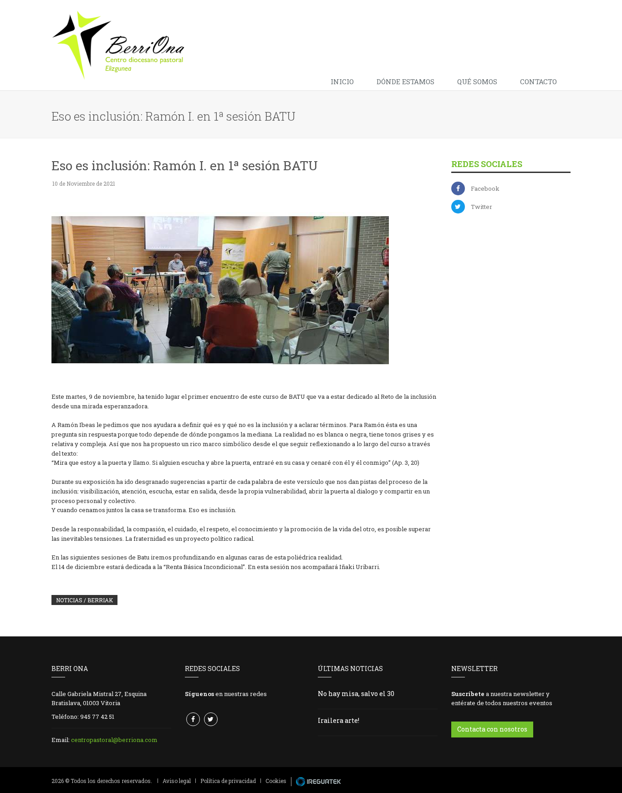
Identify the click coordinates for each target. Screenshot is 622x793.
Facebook (485, 188)
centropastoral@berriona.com (114, 740)
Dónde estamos (405, 81)
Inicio (342, 81)
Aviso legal (177, 780)
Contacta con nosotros (492, 729)
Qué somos (477, 81)
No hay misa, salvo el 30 (356, 693)
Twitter (481, 207)
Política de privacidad (228, 780)
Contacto (538, 81)
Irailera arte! (338, 720)
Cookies (275, 780)
